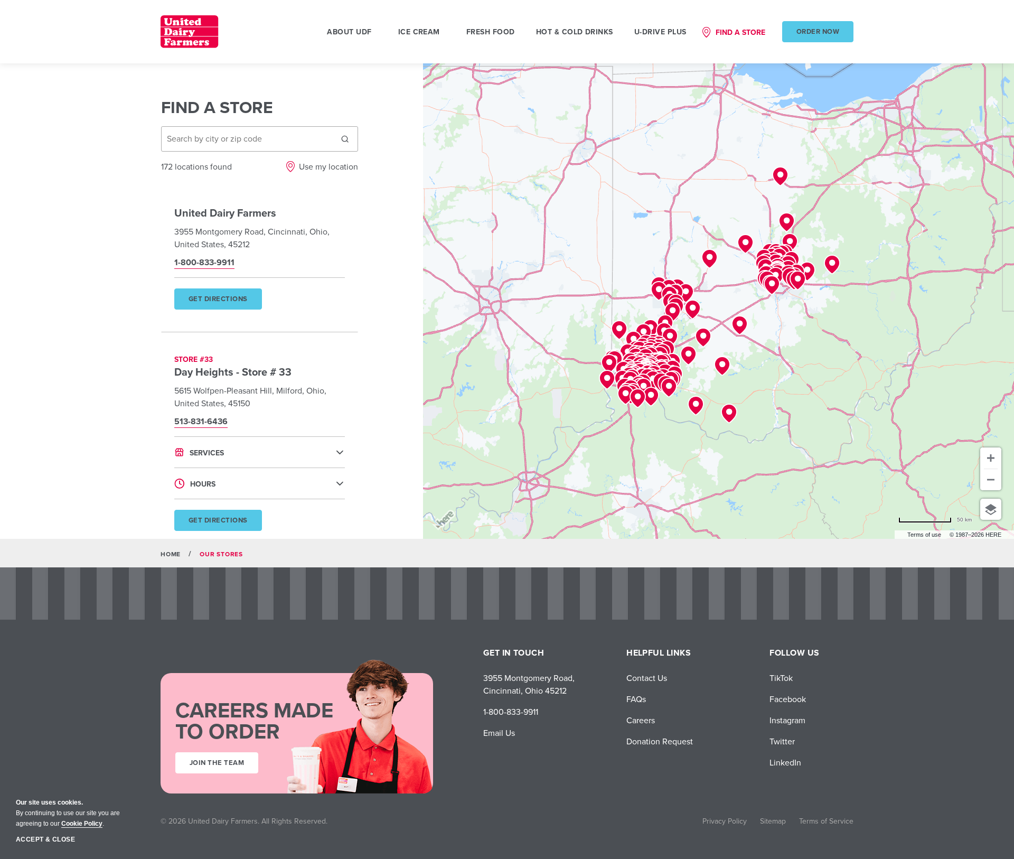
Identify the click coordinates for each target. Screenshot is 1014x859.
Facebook (787, 699)
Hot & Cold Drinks (574, 31)
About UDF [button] (349, 31)
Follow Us (794, 653)
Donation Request (659, 741)
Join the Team (217, 763)
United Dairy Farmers (225, 212)
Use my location (328, 166)
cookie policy (81, 823)
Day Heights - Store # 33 (233, 371)
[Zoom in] (990, 458)
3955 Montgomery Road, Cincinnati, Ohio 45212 (529, 684)
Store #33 (193, 359)
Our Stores (221, 553)
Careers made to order (254, 720)
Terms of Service (826, 821)
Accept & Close (45, 839)
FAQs (636, 699)
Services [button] (207, 452)
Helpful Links (658, 653)
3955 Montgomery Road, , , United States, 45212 (252, 238)
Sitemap (773, 821)
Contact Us (646, 678)
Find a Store (217, 107)
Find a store (740, 32)
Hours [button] (202, 484)
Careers (640, 720)
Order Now (817, 31)
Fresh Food (490, 31)
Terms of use (924, 534)
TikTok (781, 678)
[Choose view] (990, 509)
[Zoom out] (990, 479)
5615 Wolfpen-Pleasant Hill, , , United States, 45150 (250, 397)
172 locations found (196, 166)
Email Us (499, 733)
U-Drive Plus (660, 31)
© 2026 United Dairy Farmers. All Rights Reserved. (244, 821)
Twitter (782, 741)
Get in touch (513, 653)
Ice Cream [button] (419, 31)
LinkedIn (785, 762)
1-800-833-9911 (510, 711)
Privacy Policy (724, 821)
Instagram (787, 720)
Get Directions (225, 302)
